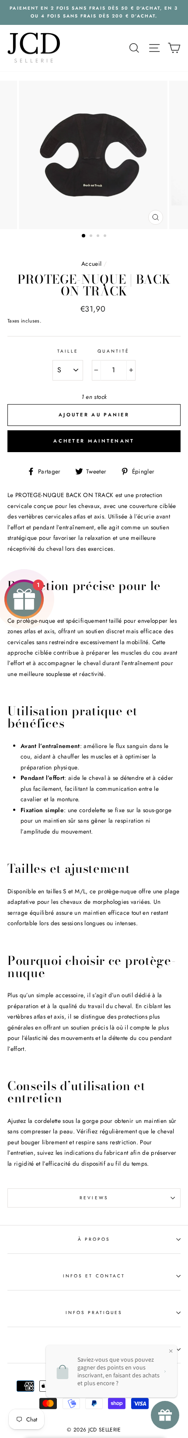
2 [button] (92, 236)
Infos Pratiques (94, 1312)
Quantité (113, 351)
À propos (94, 1239)
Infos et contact (94, 1276)
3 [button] (99, 236)
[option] (94, 12)
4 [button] (106, 236)
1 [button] (84, 236)
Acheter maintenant (93, 440)
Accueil (91, 263)
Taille (67, 351)
